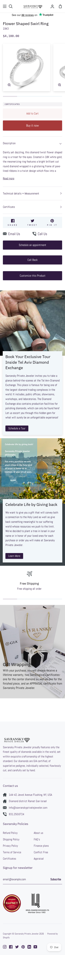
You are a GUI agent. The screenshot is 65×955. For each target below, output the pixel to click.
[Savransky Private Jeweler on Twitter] (17, 947)
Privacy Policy (10, 846)
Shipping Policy (11, 839)
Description (9, 143)
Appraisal (39, 858)
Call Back (32, 260)
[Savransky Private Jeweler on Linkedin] (29, 947)
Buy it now (32, 125)
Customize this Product (33, 276)
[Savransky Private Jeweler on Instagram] (4, 947)
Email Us (14, 233)
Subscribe (55, 879)
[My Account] (52, 6)
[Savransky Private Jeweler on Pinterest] (23, 947)
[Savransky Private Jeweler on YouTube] (35, 947)
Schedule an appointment (32, 245)
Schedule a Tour (16, 428)
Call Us (42, 233)
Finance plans (41, 846)
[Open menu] (5, 6)
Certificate (9, 207)
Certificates (12, 104)
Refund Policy (10, 833)
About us (38, 833)
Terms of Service (12, 852)
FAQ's (37, 839)
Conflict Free (41, 852)
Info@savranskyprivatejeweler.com (28, 808)
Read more (8, 178)
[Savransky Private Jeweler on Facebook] (11, 947)
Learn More (14, 556)
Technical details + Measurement (21, 193)
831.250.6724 (16, 814)
